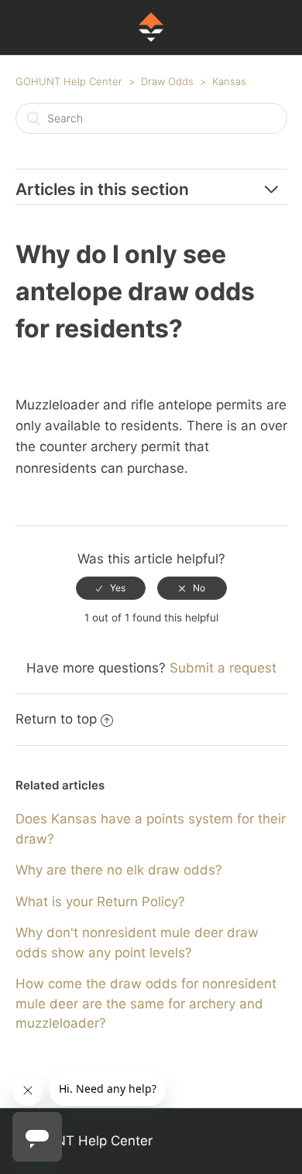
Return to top (56, 719)
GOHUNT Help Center (68, 81)
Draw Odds (167, 81)
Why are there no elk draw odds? (118, 870)
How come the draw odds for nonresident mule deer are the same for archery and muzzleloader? (145, 1003)
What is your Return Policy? (100, 901)
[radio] (111, 588)
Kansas (229, 81)
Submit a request (223, 668)
